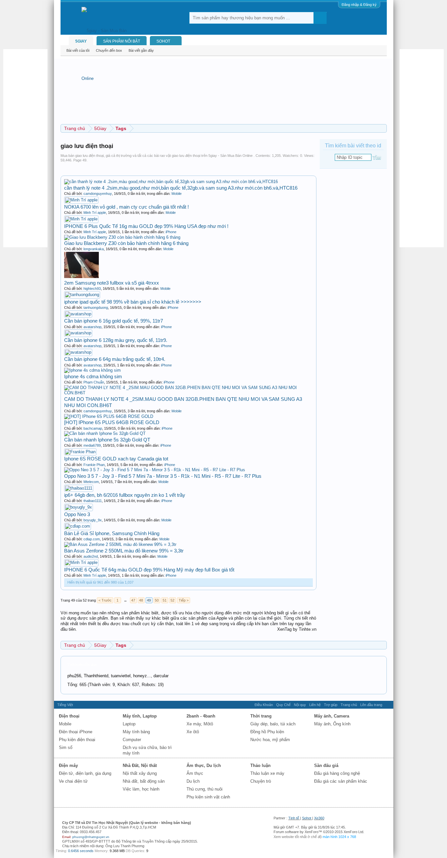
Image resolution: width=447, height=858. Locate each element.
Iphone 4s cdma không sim (93, 376)
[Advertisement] (29, 147)
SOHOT (163, 41)
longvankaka (93, 249)
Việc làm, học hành (141, 789)
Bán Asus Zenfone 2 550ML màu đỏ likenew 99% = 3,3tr (124, 550)
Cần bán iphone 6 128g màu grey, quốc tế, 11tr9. (115, 340)
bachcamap (92, 428)
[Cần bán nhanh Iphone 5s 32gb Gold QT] (105, 433)
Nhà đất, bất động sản (144, 781)
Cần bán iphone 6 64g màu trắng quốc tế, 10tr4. (114, 359)
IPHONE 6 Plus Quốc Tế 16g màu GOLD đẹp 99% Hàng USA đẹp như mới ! (146, 226)
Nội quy (300, 705)
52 (172, 600)
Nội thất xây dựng (140, 773)
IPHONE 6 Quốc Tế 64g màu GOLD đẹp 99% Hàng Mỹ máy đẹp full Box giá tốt (149, 569)
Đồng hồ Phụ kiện (267, 731)
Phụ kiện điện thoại (77, 739)
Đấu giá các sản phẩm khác (340, 781)
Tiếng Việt (65, 705)
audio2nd (90, 556)
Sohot (306, 818)
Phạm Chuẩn (93, 382)
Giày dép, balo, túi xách (272, 723)
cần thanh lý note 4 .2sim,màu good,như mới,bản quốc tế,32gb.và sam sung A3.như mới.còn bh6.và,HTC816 (180, 188)
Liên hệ (315, 705)
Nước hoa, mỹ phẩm (270, 739)
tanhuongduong (95, 307)
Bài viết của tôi (77, 50)
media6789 (92, 445)
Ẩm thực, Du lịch (204, 765)
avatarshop (92, 327)
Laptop (129, 723)
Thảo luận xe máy (267, 773)
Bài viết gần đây (141, 50)
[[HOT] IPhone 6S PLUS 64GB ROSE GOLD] (108, 416)
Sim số (65, 747)
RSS (387, 704)
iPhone (171, 232)
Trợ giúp (330, 705)
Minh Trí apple (94, 212)
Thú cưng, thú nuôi (205, 789)
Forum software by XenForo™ (319, 832)
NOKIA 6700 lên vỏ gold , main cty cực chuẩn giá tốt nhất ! (126, 207)
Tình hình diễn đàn (82, 665)
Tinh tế (293, 818)
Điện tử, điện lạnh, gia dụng (85, 773)
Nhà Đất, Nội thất (140, 765)
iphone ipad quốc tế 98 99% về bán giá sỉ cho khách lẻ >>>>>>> (132, 302)
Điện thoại (69, 716)
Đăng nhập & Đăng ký (359, 5)
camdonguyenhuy (97, 194)
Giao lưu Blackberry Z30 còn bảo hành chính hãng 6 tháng (126, 243)
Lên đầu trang (371, 705)
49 (149, 600)
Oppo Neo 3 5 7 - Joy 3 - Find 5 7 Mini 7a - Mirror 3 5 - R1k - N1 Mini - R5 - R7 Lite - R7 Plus (162, 476)
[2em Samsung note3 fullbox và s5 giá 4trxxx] (81, 276)
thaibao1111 (92, 501)
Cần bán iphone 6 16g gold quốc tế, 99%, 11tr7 (113, 321)
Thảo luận (260, 765)
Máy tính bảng (136, 731)
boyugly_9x (92, 520)
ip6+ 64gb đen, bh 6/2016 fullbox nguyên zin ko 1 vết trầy (124, 495)
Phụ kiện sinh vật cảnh (208, 796)
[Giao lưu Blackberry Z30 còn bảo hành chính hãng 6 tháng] (122, 237)
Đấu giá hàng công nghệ (337, 773)
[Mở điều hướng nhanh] (383, 128)
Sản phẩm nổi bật (121, 41)
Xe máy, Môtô (200, 723)
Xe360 (319, 818)
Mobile (176, 194)
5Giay (81, 41)
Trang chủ (349, 705)
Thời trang (261, 716)
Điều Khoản (264, 705)
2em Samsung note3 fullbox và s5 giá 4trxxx (111, 283)
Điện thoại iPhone (75, 731)
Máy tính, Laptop (140, 716)
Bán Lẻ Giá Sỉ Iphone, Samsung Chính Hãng (111, 533)
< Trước (105, 600)
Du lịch (193, 781)
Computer (132, 739)
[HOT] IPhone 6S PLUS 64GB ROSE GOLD (111, 422)
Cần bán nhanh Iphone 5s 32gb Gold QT (107, 439)
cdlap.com (91, 539)
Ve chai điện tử (73, 781)
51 (165, 600)
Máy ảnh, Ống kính (332, 723)
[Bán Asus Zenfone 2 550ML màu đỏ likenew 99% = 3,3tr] (120, 544)
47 (133, 600)
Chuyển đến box (109, 50)
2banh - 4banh (201, 716)
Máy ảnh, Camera (331, 716)
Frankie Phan (94, 465)
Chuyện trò (260, 781)
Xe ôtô (193, 731)
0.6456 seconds (81, 851)
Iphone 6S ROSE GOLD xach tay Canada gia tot (116, 458)
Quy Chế (283, 705)
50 (157, 600)
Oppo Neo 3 (77, 514)
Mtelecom (91, 482)
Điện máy (68, 765)
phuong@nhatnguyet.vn (90, 837)
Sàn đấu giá (326, 765)
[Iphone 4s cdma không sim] (92, 370)
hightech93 (92, 288)
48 (141, 600)
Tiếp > (183, 600)
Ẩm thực (195, 773)
